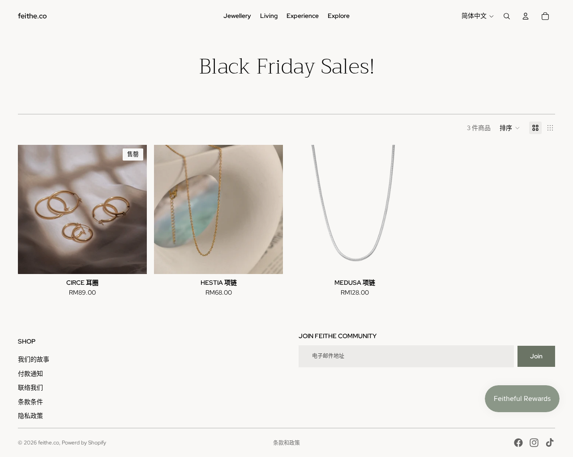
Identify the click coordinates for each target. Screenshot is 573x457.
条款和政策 (286, 443)
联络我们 (30, 387)
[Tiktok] (549, 442)
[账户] (525, 16)
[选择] (405, 260)
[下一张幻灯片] (133, 209)
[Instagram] (534, 442)
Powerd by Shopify (84, 442)
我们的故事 (33, 359)
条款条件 (30, 402)
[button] (510, 128)
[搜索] (507, 16)
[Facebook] (518, 442)
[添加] (269, 260)
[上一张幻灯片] (31, 209)
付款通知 (30, 374)
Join (536, 356)
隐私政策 (30, 416)
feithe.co (48, 442)
